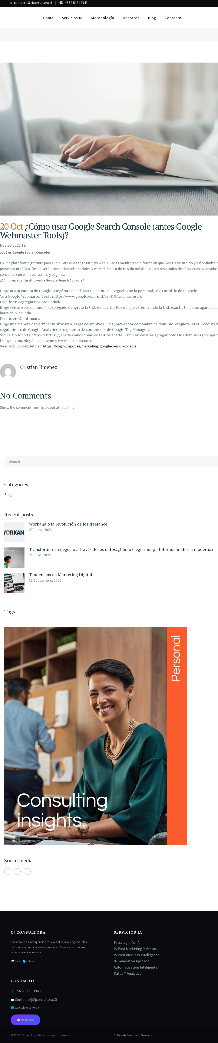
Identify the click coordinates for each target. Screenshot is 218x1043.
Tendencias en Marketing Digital (60, 574)
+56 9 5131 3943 (76, 2)
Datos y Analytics (127, 973)
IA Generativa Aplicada (131, 961)
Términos (146, 1035)
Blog (8, 494)
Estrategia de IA (127, 942)
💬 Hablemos (25, 1020)
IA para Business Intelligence (136, 954)
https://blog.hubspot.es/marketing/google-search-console (89, 346)
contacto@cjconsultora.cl (33, 2)
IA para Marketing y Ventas (135, 948)
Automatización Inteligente (135, 967)
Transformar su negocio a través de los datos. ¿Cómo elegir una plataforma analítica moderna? (121, 549)
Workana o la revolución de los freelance (68, 524)
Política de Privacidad (126, 1035)
